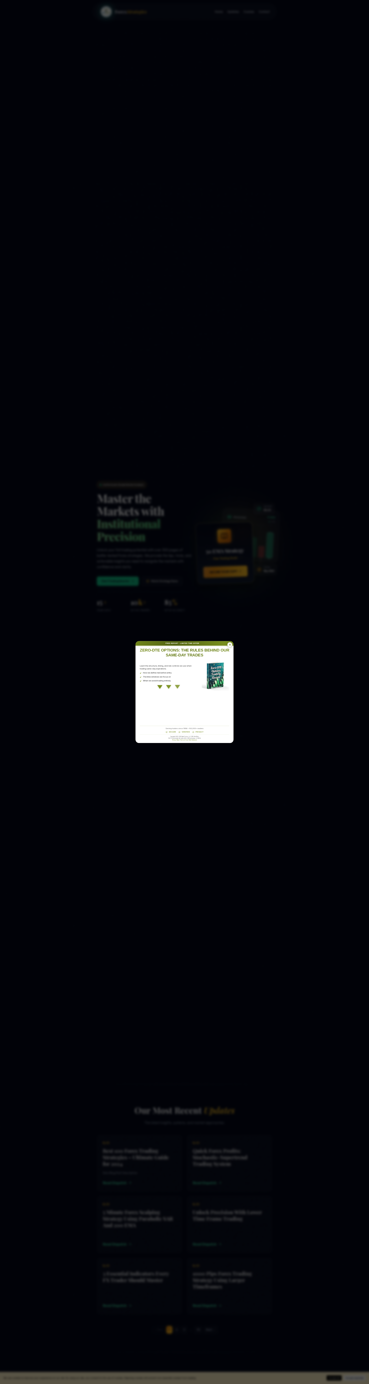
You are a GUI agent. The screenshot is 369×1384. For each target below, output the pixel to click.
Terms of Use (184, 740)
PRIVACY (200, 732)
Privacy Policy (175, 740)
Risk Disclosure (193, 740)
